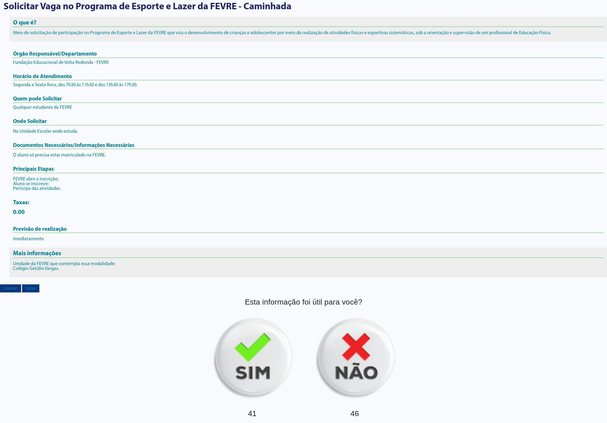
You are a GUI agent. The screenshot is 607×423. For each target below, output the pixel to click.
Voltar (31, 288)
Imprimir (10, 288)
